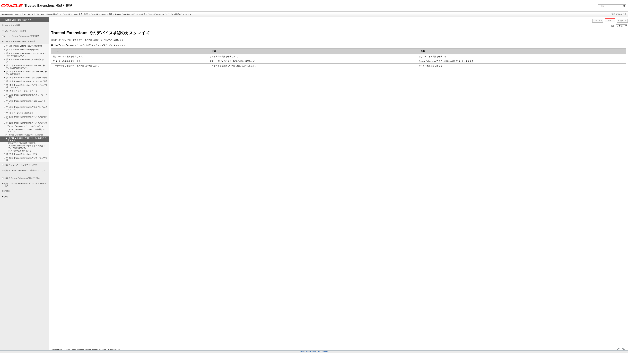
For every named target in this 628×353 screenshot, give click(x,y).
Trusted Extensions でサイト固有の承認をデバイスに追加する (446, 61)
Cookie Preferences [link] (307, 352)
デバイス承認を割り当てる (430, 66)
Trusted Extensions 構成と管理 (75, 14)
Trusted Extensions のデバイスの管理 (130, 14)
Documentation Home (10, 14)
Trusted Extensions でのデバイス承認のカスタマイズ (169, 14)
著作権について (114, 350)
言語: (613, 26)
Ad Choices (323, 352)
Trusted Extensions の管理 (101, 14)
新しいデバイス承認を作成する (432, 56)
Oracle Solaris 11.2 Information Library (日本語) (40, 14)
